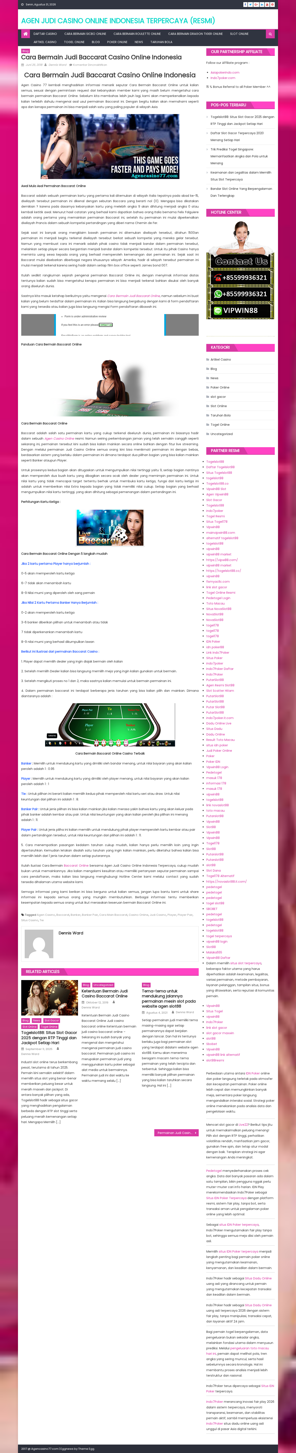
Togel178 (213, 843)
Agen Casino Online (59, 438)
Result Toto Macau (220, 740)
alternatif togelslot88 (222, 538)
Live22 (243, 1124)
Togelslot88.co (217, 483)
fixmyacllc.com (218, 581)
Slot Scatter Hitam (220, 691)
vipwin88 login (217, 941)
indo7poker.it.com (220, 718)
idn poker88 (215, 647)
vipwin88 (213, 549)
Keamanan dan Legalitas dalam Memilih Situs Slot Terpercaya (241, 176)
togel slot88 (215, 903)
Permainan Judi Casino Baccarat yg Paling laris (178, 1133)
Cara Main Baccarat (113, 915)
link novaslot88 (217, 805)
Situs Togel (214, 1011)
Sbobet (211, 1044)
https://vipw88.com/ (222, 560)
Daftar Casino (45, 34)
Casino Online (138, 915)
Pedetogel (214, 772)
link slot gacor (216, 587)
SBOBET (212, 909)
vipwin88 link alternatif (223, 1055)
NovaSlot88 (214, 614)
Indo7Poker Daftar (220, 669)
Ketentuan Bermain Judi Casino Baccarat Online (105, 994)
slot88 (211, 865)
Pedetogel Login (218, 598)
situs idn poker (217, 745)
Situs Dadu (214, 729)
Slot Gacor (214, 500)
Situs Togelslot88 (219, 473)
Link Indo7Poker (217, 652)
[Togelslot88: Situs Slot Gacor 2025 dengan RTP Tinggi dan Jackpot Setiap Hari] (49, 998)
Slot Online (239, 34)
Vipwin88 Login (217, 767)
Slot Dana (213, 870)
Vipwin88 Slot (216, 489)
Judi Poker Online (219, 750)
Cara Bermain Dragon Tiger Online (195, 34)
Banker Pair (90, 915)
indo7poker (214, 511)
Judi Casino (158, 915)
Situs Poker (214, 658)
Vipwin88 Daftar (218, 958)
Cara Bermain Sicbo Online (85, 34)
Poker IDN (213, 762)
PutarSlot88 (215, 680)
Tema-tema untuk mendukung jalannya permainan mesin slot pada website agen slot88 (169, 999)
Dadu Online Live (218, 723)
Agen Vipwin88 (217, 494)
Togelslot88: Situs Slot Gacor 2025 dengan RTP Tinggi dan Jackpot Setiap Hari (49, 1037)
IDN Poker (213, 641)
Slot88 (211, 827)
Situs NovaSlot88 (218, 609)
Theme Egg (86, 1449)
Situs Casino (29, 920)
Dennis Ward (57, 65)
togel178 (212, 625)
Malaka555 (214, 952)
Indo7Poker (214, 674)
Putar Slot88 (215, 707)
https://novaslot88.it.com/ (226, 881)
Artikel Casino (45, 42)
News (139, 42)
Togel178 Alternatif (220, 876)
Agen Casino (46, 915)
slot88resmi (215, 1060)
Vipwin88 (213, 527)
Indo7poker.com (223, 78)
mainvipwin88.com (220, 533)
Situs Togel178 (217, 521)
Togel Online (74, 42)
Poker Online (117, 42)
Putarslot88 (215, 816)
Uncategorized (103, 985)
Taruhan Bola (161, 42)
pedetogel (214, 887)
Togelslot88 (215, 462)
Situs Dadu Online (258, 1278)
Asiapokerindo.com (225, 72)
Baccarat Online (76, 865)
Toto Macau (215, 603)
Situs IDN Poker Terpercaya (226, 1198)
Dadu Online (215, 734)
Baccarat (62, 915)
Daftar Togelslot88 (220, 467)
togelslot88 (214, 478)
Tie (42, 920)
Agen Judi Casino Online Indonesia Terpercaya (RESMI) (118, 21)
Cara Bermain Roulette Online (137, 34)
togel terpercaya (219, 936)
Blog (96, 42)
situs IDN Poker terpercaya (239, 1224)
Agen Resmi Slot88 (220, 685)
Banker (76, 915)
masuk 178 (214, 778)
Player (172, 915)
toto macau (215, 810)
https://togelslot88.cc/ (223, 571)
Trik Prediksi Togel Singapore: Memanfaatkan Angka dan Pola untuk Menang (239, 156)
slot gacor (52, 1020)
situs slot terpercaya (245, 963)
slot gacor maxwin (220, 1033)
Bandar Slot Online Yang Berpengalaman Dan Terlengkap (241, 192)
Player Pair (185, 915)
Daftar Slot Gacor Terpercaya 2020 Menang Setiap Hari (237, 136)
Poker (210, 756)
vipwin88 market (218, 554)
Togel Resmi (215, 516)
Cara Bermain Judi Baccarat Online (133, 296)
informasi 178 (216, 783)
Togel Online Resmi (220, 592)
